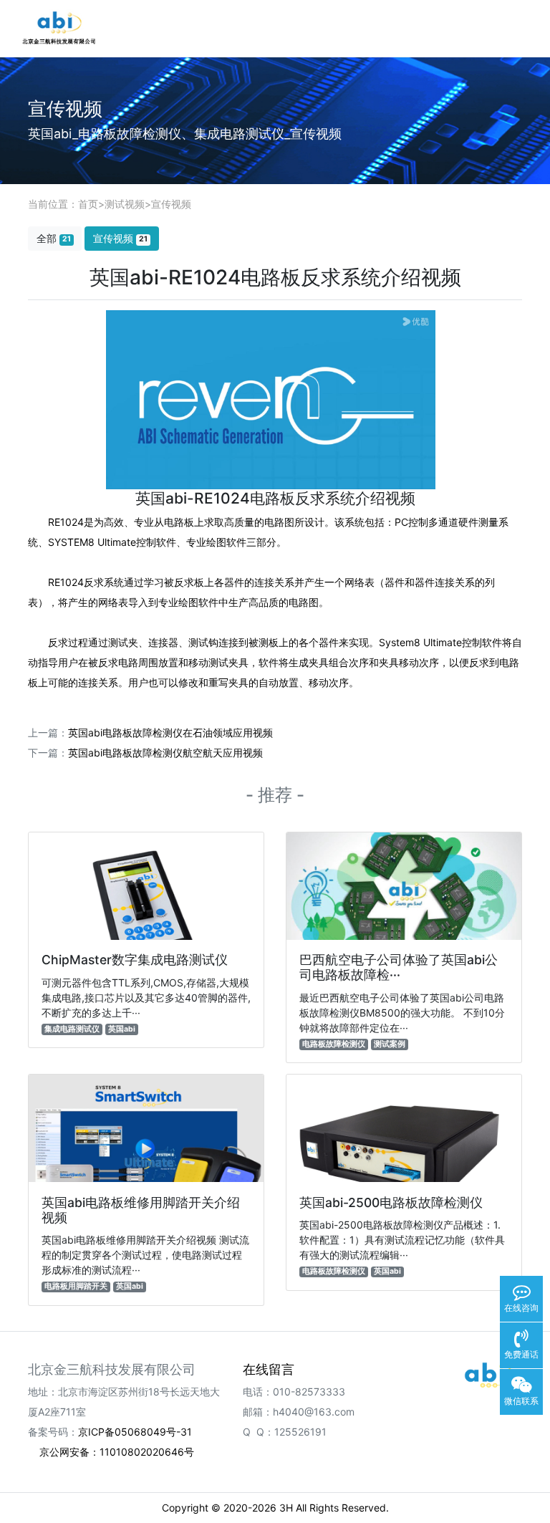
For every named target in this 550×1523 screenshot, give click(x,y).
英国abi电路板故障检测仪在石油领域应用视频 (170, 732)
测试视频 (125, 204)
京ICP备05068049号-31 (135, 1432)
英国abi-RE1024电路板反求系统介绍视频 (275, 498)
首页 (88, 204)
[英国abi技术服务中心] (490, 1374)
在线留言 (268, 1369)
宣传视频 (171, 204)
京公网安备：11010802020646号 (116, 1452)
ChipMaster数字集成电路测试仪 (135, 959)
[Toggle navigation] (515, 28)
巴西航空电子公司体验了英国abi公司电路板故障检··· (398, 967)
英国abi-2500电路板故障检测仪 (391, 1202)
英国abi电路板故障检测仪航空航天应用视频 (165, 752)
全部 (54, 238)
